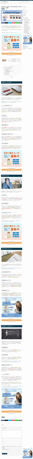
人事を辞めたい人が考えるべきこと (27, 30)
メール (3, 441)
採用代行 (25, 15)
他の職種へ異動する (26, 31)
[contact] (30, 0)
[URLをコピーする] (20, 22)
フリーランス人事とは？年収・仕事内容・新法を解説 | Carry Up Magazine (14, 59)
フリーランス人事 (25, 11)
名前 (3, 438)
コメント (3, 430)
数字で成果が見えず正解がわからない (28, 22)
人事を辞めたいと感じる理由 (7, 67)
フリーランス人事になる (27, 33)
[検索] (31, 0)
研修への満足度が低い (8, 74)
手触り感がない (7, 69)
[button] (2, 22)
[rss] (29, 0)
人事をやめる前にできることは (27, 27)
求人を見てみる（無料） (12, 53)
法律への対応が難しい (27, 23)
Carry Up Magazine (4, 1)
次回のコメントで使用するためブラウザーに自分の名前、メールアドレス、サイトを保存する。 (12, 446)
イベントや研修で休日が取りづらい (9, 68)
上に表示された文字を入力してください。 (6, 449)
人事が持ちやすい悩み (26, 24)
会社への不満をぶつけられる (8, 75)
